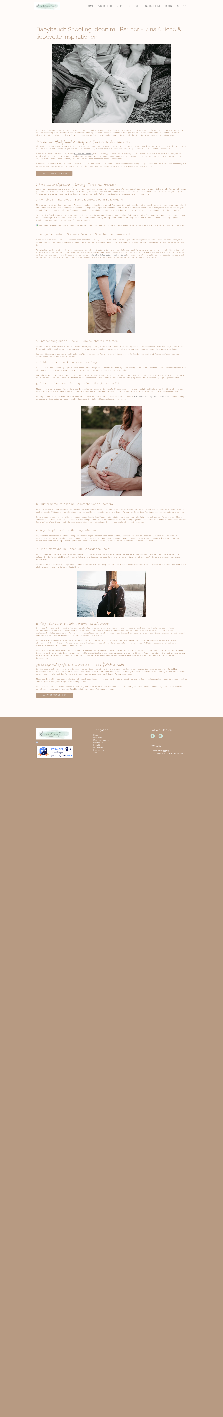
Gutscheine (153, 6)
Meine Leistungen (129, 6)
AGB (95, 753)
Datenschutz (98, 750)
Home (90, 6)
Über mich (105, 6)
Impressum (98, 748)
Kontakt (182, 6)
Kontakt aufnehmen (54, 695)
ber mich (98, 737)
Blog (168, 6)
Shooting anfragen (54, 173)
